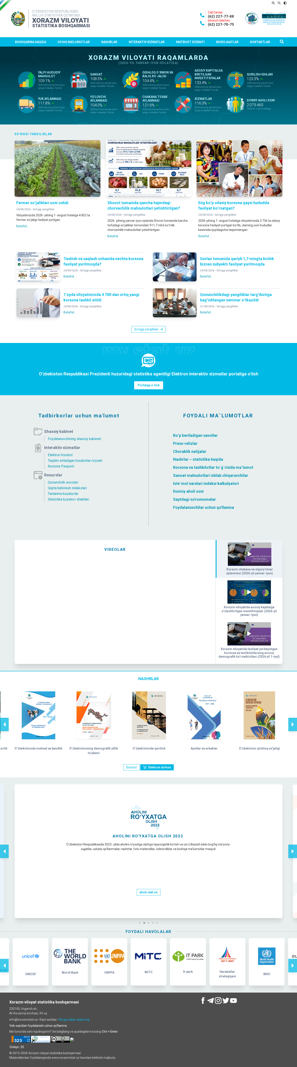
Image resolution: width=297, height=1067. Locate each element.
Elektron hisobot (60, 455)
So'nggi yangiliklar (43, 209)
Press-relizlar (185, 443)
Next (292, 720)
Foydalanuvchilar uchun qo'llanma (203, 507)
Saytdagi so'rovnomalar (194, 499)
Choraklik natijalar (189, 451)
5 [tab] (158, 923)
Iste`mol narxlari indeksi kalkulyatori (206, 483)
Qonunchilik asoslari (63, 482)
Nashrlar (109, 42)
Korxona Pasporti (61, 466)
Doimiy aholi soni (188, 491)
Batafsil (131, 767)
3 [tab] (149, 923)
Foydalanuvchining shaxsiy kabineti (74, 439)
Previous (4, 720)
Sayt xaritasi (48, 1019)
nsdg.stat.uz (148, 900)
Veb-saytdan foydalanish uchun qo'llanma (38, 1025)
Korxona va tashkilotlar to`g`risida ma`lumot (213, 467)
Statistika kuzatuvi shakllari (68, 499)
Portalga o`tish (149, 385)
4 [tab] (154, 923)
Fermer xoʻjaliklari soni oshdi (42, 202)
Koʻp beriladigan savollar (195, 435)
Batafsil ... (23, 226)
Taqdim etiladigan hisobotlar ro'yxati (75, 461)
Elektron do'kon (159, 767)
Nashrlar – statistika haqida (198, 459)
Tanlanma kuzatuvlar (63, 494)
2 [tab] (145, 923)
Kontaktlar (260, 42)
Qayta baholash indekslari (67, 488)
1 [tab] (141, 923)
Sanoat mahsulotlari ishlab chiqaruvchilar (210, 475)
